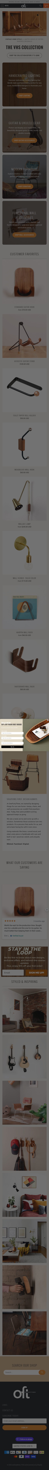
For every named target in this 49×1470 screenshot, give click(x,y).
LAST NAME (3, 736)
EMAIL (2, 740)
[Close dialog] (48, 720)
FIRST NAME (4, 731)
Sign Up (12, 746)
